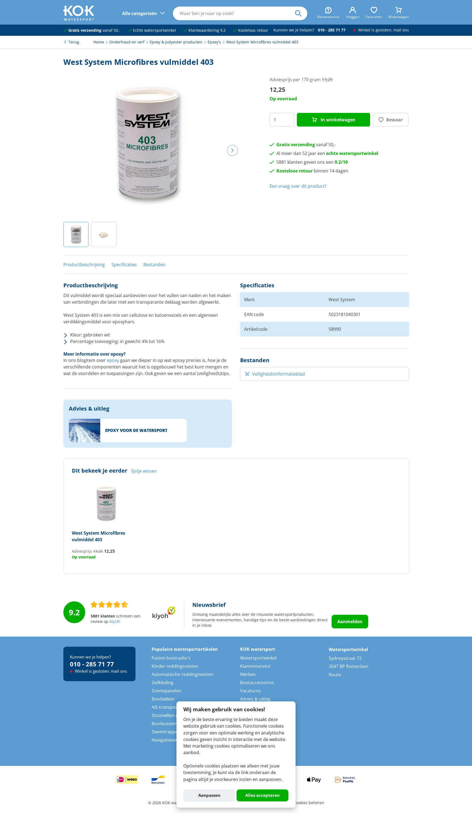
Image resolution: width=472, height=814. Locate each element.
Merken (248, 674)
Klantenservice (255, 666)
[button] (75, 234)
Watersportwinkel (258, 658)
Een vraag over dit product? (298, 186)
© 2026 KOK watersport (169, 802)
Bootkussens (165, 724)
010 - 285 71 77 (332, 30)
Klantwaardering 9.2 (206, 30)
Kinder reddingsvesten (175, 666)
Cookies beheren (309, 802)
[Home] (78, 19)
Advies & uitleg (255, 699)
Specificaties (124, 265)
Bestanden (154, 265)
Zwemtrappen (166, 732)
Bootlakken (163, 699)
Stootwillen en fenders (175, 715)
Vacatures (250, 691)
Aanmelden (349, 622)
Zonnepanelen (166, 691)
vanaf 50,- (94, 30)
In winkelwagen (337, 120)
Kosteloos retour (252, 30)
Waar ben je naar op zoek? (301, 13)
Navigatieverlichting (172, 740)
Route (335, 675)
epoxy (113, 360)
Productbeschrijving (84, 265)
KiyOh (115, 621)
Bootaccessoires (257, 683)
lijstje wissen (144, 471)
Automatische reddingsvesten (182, 674)
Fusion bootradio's (171, 658)
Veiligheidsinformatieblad (278, 374)
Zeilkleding (162, 683)
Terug (74, 42)
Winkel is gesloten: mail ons (383, 30)
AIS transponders (169, 707)
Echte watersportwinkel (154, 30)
